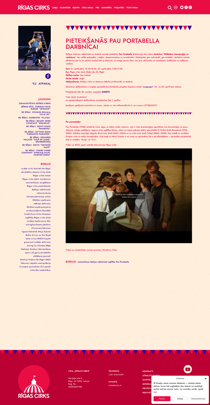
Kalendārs (65, 7)
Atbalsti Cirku (151, 375)
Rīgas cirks (32, 186)
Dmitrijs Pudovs (28, 259)
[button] (206, 378)
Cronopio (24, 266)
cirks (30, 168)
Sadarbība (106, 7)
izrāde (24, 168)
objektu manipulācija (40, 263)
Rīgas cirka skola (42, 217)
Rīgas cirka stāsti (30, 179)
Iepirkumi (148, 384)
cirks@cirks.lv (115, 385)
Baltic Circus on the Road (38, 235)
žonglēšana (45, 182)
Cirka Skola (87, 7)
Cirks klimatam (43, 214)
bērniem (47, 228)
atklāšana (37, 256)
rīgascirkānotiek (30, 231)
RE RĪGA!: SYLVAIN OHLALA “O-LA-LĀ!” (36, 113)
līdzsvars (25, 263)
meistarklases (32, 182)
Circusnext (37, 228)
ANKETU (106, 91)
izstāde (37, 242)
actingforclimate (34, 224)
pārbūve (47, 224)
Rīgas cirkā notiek (42, 175)
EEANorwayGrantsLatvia (39, 207)
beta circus (31, 238)
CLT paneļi (45, 266)
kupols (47, 238)
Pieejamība (119, 7)
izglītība (29, 217)
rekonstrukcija (44, 193)
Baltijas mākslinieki (41, 189)
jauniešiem (34, 266)
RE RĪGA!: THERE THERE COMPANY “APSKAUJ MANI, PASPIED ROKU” (36, 152)
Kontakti (148, 371)
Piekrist (162, 399)
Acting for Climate (36, 245)
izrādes (30, 221)
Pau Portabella (122, 261)
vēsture (36, 172)
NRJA (48, 245)
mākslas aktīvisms (42, 203)
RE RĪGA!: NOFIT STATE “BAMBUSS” (38, 127)
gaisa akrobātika (43, 252)
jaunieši (47, 256)
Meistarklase (44, 249)
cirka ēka (34, 270)
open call (29, 252)
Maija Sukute (44, 231)
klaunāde (46, 210)
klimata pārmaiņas (36, 196)
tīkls (49, 221)
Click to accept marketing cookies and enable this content (129, 196)
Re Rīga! (46, 168)
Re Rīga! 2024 (43, 259)
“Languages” (148, 86)
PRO (97, 7)
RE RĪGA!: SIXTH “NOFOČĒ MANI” (36, 146)
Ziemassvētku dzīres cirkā (35, 103)
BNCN (41, 238)
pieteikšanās (44, 186)
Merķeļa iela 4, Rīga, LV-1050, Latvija (78, 380)
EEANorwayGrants (42, 200)
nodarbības (45, 270)
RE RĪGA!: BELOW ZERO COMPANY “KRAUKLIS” (38, 122)
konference (40, 221)
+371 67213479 (116, 374)
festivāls (38, 168)
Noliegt (180, 399)
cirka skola (45, 172)
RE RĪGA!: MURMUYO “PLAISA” (34, 117)
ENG (176, 7)
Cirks (55, 7)
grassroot (28, 242)
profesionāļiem (33, 210)
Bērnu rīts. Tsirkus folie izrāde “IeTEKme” (36, 107)
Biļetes (76, 7)
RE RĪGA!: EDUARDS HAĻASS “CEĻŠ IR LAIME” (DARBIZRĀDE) (37, 139)
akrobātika (26, 172)
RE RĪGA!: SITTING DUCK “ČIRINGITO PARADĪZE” (38, 133)
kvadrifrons (30, 214)
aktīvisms (46, 242)
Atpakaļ (45, 83)
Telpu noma (132, 7)
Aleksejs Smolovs (29, 249)
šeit (155, 392)
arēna (48, 196)
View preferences (198, 399)
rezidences (45, 179)
